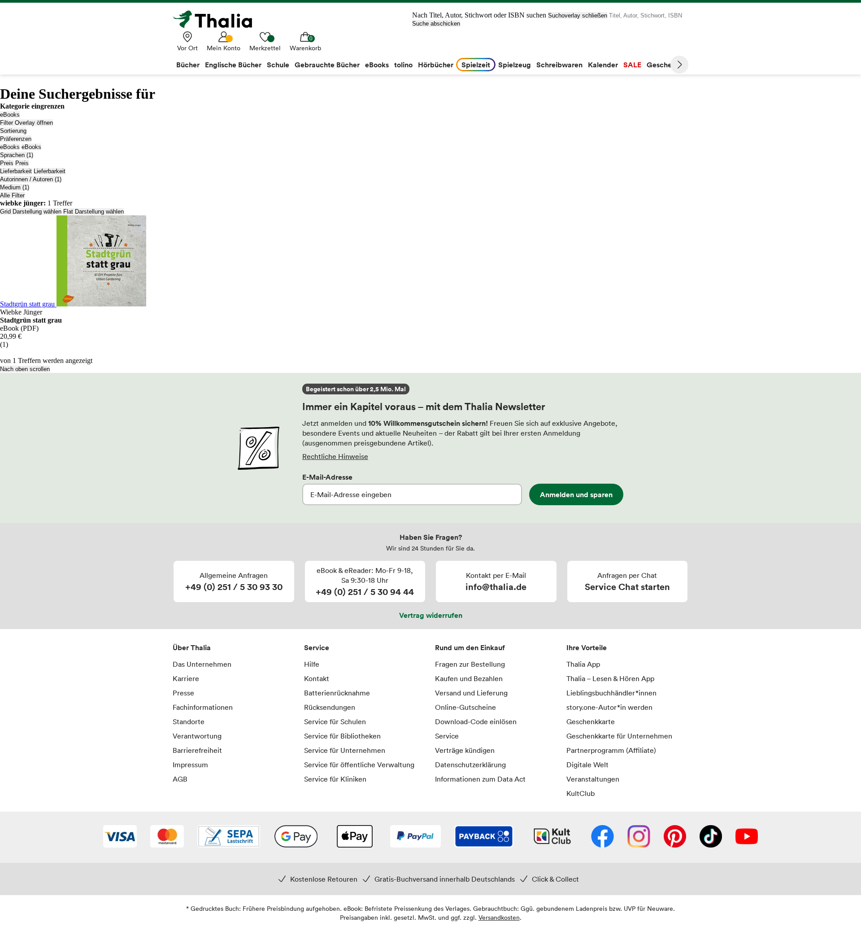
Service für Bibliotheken (342, 735)
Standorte (188, 721)
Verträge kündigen (465, 750)
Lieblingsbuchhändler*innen (611, 692)
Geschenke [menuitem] (665, 65)
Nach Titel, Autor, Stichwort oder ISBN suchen (479, 15)
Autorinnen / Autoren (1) (30, 179)
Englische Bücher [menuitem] (233, 65)
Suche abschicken (436, 23)
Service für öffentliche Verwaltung (359, 764)
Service (316, 647)
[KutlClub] (552, 837)
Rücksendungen (329, 707)
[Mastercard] (167, 837)
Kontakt (316, 678)
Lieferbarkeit (16, 171)
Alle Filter (12, 195)
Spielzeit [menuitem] (475, 65)
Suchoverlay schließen (577, 15)
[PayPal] (415, 837)
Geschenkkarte (590, 721)
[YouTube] (746, 837)
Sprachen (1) (16, 155)
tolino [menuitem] (403, 65)
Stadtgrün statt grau (28, 304)
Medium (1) (14, 187)
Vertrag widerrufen (430, 615)
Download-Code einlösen (476, 721)
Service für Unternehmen (344, 750)
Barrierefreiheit (197, 750)
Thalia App (583, 664)
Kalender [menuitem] (603, 65)
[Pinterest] (675, 837)
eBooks (10, 114)
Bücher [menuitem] (188, 65)
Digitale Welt (587, 764)
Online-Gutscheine (465, 707)
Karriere (186, 678)
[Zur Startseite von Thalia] (217, 19)
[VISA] (120, 837)
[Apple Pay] (354, 837)
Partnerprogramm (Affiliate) (611, 750)
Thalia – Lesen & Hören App (610, 678)
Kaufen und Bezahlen (469, 678)
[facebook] (602, 837)
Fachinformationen (203, 707)
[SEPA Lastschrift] (228, 837)
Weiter (679, 65)
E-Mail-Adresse (327, 477)
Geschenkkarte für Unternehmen (619, 735)
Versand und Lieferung (471, 692)
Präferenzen (15, 138)
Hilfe (311, 664)
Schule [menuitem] (278, 65)
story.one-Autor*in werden (609, 707)
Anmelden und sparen (576, 494)
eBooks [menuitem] (377, 65)
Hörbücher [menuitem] (435, 65)
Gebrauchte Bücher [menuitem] (327, 65)
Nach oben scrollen (25, 369)
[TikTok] (711, 837)
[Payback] (483, 837)
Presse (183, 692)
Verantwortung (197, 735)
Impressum (190, 764)
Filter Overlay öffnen (26, 122)
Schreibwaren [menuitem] (559, 65)
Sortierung (13, 130)
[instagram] (638, 837)
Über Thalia (192, 647)
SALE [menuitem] (632, 65)
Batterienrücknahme (337, 692)
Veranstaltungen (592, 778)
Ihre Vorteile (586, 647)
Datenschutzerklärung (470, 764)
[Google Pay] (296, 837)
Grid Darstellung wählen (30, 211)
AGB (180, 778)
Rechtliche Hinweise (335, 456)
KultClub (580, 793)
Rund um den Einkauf (470, 647)
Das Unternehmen (202, 664)
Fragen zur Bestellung (470, 664)
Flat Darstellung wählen (93, 211)
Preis (6, 163)
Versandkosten (499, 917)
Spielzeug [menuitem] (514, 65)
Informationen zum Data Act (480, 778)
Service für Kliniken (335, 778)
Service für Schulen (335, 721)
